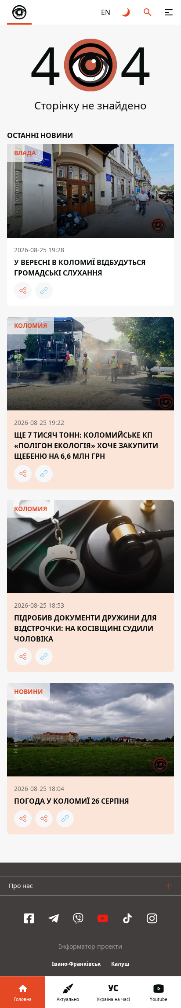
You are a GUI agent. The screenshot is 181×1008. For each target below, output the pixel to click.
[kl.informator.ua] (19, 12)
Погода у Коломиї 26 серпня (71, 801)
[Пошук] (147, 12)
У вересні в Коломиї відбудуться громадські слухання (80, 267)
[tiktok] (127, 918)
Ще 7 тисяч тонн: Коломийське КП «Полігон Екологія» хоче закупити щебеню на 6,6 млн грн (86, 445)
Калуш (120, 964)
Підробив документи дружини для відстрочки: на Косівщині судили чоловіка (85, 628)
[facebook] (29, 918)
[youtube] (103, 918)
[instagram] (152, 918)
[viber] (78, 918)
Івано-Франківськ (76, 964)
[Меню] (168, 12)
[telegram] (53, 918)
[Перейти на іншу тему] (126, 12)
